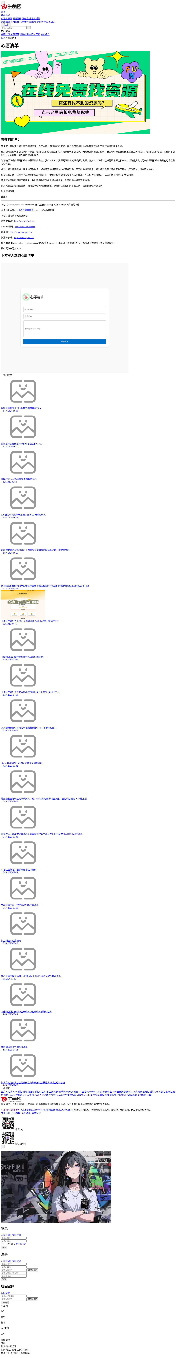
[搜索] (29, 27)
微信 (3, 1317)
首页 (3, 12)
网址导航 (35, 34)
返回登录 (5, 1293)
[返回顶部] (3, 1146)
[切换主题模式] (9, 24)
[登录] (6, 24)
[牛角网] (11, 1101)
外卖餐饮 (45, 34)
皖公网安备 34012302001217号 (58, 1110)
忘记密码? (21, 1244)
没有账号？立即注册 (11, 1235)
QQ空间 (5, 1328)
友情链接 (36, 1113)
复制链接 (5, 1340)
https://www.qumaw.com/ (21, 232)
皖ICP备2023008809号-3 (32, 1110)
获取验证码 (32, 1270)
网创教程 (41, 22)
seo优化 (32, 22)
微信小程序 (25, 34)
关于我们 (5, 1113)
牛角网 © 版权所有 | (11, 1110)
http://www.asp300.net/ (25, 226)
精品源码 (5, 15)
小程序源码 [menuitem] (6, 18)
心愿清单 (26, 1113)
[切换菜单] (3, 2)
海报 (3, 1334)
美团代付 (5, 34)
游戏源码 (5, 22)
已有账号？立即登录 (11, 1261)
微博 (3, 1322)
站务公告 (50, 22)
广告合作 (15, 1113)
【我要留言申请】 (27, 210)
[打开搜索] (3, 24)
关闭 (3, 1343)
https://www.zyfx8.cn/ (24, 237)
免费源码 (14, 34)
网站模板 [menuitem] (26, 18)
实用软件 (14, 22)
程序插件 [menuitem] (35, 18)
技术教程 (24, 22)
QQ (2, 1311)
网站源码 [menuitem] (17, 18)
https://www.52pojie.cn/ (24, 221)
